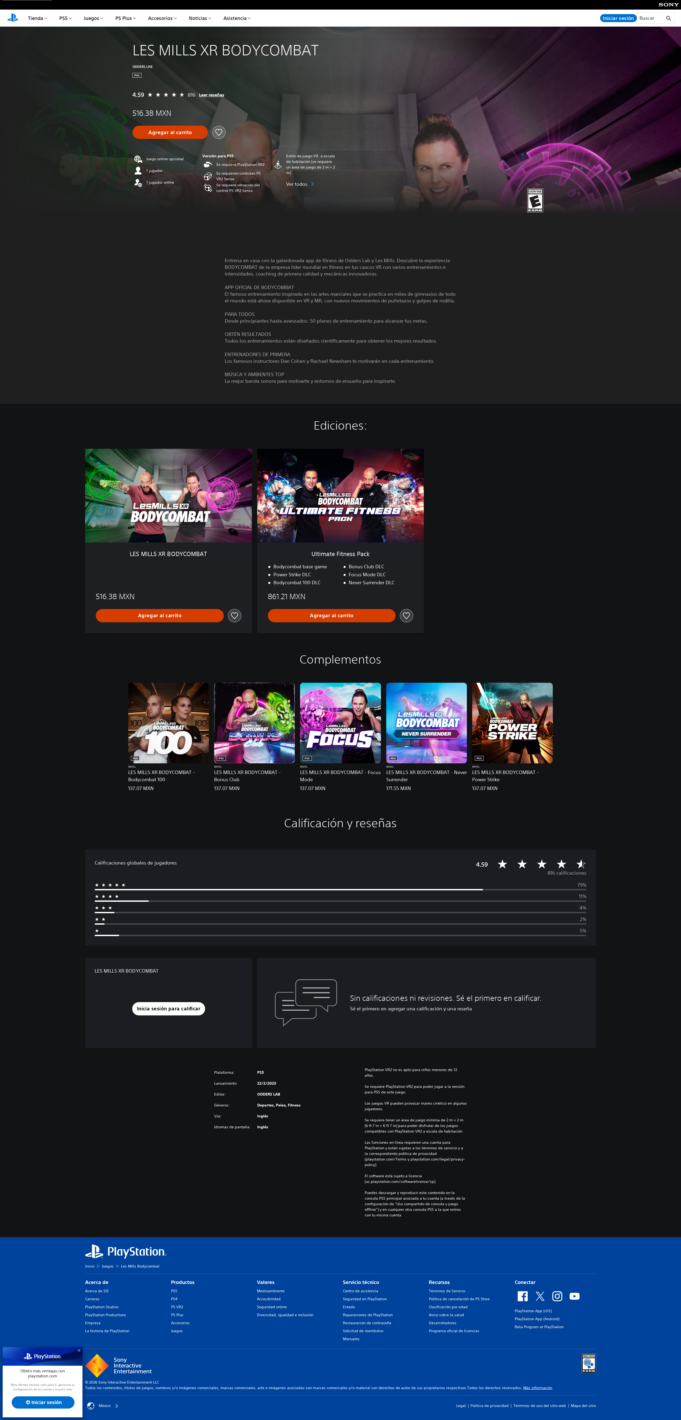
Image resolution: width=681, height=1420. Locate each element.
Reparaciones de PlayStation (368, 1314)
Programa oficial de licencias (454, 1330)
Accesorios (160, 18)
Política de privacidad (490, 1405)
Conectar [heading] (525, 1282)
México (105, 1405)
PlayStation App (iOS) (533, 1310)
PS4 (174, 1298)
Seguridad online (272, 1306)
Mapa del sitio (583, 1405)
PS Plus (123, 18)
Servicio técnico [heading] (361, 1282)
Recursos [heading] (439, 1282)
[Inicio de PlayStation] (12, 18)
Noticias (198, 18)
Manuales (351, 1338)
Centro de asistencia (360, 1291)
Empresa (93, 1322)
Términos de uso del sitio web (539, 1405)
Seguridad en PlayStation (365, 1298)
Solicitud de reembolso (363, 1330)
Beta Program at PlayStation (539, 1326)
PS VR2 (177, 1306)
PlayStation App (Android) (537, 1318)
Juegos (91, 18)
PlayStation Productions (105, 1314)
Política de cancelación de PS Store (459, 1298)
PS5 (63, 18)
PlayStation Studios (102, 1306)
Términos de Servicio (447, 1291)
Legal (461, 1405)
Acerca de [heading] (97, 1282)
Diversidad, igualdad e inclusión (285, 1314)
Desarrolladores (442, 1322)
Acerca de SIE (97, 1291)
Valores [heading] (266, 1282)
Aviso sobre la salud (446, 1314)
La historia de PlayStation (107, 1330)
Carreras (92, 1298)
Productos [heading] (182, 1282)
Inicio (89, 1266)
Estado (349, 1306)
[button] (168, 1009)
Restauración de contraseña (367, 1322)
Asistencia (235, 18)
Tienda (35, 18)
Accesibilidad (269, 1298)
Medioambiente (271, 1291)
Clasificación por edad (448, 1306)
